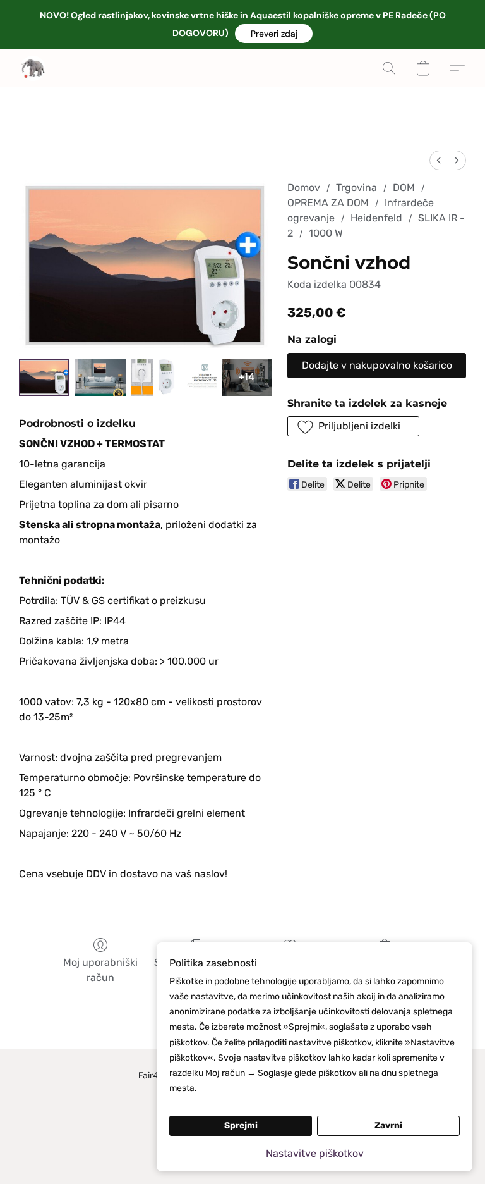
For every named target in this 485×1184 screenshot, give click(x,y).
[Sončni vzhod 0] (44, 377)
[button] (274, 33)
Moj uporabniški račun (100, 970)
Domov (303, 188)
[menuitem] (439, 160)
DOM (404, 188)
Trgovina (356, 188)
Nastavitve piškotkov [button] (315, 1153)
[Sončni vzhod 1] (100, 377)
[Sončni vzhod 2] (142, 377)
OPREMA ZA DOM (328, 203)
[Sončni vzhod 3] (187, 377)
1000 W (326, 233)
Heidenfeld (376, 218)
